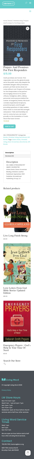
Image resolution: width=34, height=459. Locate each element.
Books (10, 21)
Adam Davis (16, 140)
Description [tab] (9, 153)
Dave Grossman (13, 142)
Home (5, 21)
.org (22, 444)
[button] (27, 28)
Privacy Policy (6, 390)
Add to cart (9, 126)
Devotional (23, 137)
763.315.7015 (6, 444)
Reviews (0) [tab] (9, 156)
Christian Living (18, 21)
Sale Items (7, 3)
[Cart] (28, 453)
